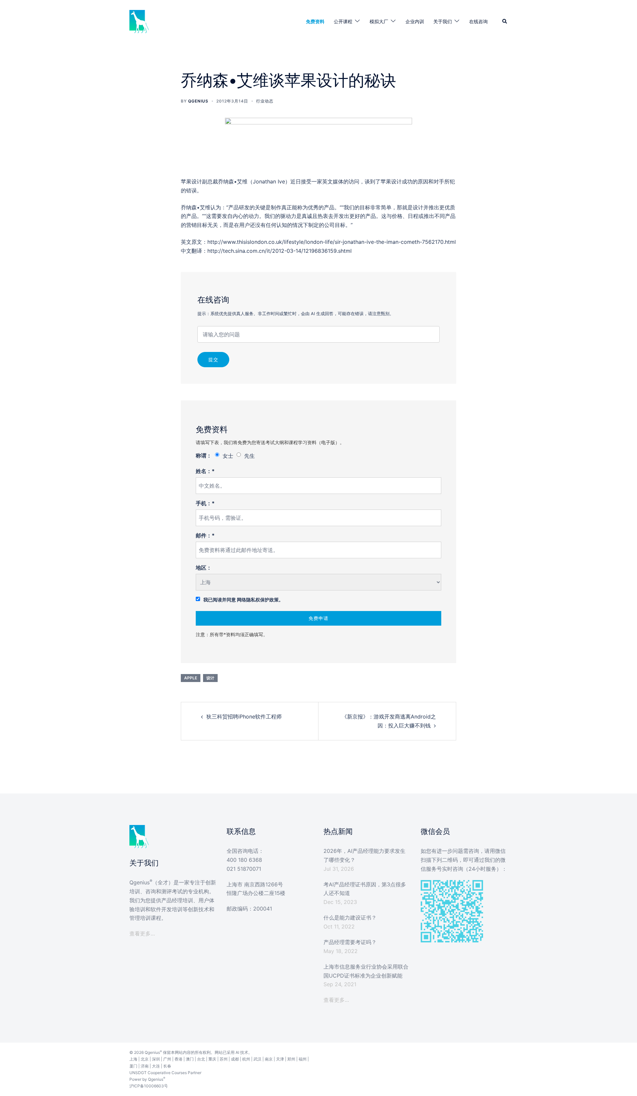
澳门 (190, 1059)
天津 (280, 1059)
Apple (190, 677)
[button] (505, 21)
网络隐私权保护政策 (258, 599)
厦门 (133, 1065)
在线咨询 (478, 21)
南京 (269, 1059)
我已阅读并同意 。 (243, 599)
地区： (204, 567)
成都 (235, 1059)
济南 (145, 1065)
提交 (213, 359)
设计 (210, 677)
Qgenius (198, 101)
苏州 (224, 1059)
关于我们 (442, 21)
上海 (133, 1059)
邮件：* (205, 535)
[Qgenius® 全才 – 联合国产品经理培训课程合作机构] (139, 21)
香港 (178, 1059)
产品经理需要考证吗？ (350, 942)
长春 (167, 1065)
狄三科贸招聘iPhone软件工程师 (244, 716)
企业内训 (414, 21)
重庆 (212, 1059)
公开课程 (343, 21)
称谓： (204, 455)
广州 (167, 1059)
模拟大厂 (379, 21)
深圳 (156, 1059)
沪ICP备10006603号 (148, 1085)
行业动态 (264, 101)
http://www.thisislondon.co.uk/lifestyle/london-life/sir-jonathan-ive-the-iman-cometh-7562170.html (331, 242)
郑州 (291, 1059)
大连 (156, 1065)
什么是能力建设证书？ (350, 917)
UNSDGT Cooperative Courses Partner (165, 1072)
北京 (145, 1059)
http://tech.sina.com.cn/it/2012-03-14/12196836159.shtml (279, 250)
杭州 (246, 1059)
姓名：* (205, 471)
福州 (303, 1059)
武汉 (257, 1059)
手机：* (205, 503)
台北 (201, 1059)
